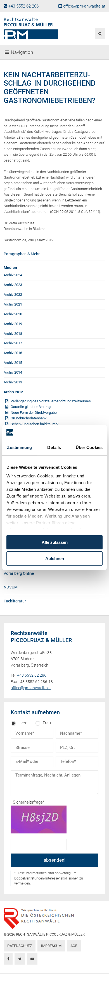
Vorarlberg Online (19, 573)
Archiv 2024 (13, 275)
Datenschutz (19, 946)
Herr (22, 722)
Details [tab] (54, 447)
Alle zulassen (55, 542)
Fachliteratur (15, 601)
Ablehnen (54, 558)
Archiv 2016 (13, 353)
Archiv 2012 (13, 392)
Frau (47, 722)
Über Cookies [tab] (89, 447)
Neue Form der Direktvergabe (34, 412)
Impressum (51, 946)
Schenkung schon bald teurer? (34, 424)
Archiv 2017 (13, 343)
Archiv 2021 (13, 304)
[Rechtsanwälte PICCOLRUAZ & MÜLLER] (37, 28)
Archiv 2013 (13, 382)
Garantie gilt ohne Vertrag (31, 407)
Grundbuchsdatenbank (29, 418)
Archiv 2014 (13, 372)
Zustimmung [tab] (19, 447)
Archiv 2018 (13, 333)
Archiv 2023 (13, 285)
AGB (73, 946)
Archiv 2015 (13, 362)
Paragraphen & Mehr (22, 254)
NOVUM (11, 587)
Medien (10, 267)
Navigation (22, 52)
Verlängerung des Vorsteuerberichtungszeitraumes (51, 401)
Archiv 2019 (13, 324)
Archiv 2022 (13, 294)
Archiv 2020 (13, 314)
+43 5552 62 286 (23, 6)
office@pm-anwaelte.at (84, 6)
